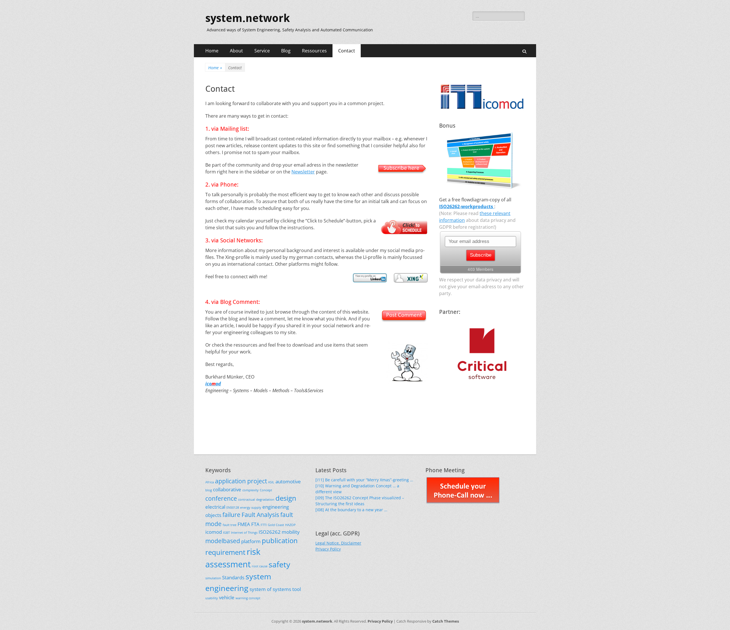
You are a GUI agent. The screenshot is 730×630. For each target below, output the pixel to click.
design (285, 498)
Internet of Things (244, 533)
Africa (209, 482)
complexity (250, 490)
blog (208, 490)
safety (279, 564)
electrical (215, 507)
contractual (246, 500)
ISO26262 (270, 532)
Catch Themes (445, 621)
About (236, 51)
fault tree (229, 525)
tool (296, 589)
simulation (213, 578)
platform (251, 541)
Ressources (314, 51)
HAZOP (290, 525)
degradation (265, 500)
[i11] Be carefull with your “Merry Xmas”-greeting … (364, 479)
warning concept (248, 598)
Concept (266, 490)
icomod (213, 532)
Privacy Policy (328, 549)
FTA (255, 524)
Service (262, 51)
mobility (291, 532)
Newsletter (303, 172)
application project (241, 481)
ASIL (271, 482)
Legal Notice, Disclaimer (338, 543)
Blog (286, 51)
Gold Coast (276, 525)
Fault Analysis (260, 515)
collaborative (227, 489)
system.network (247, 18)
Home (211, 51)
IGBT (226, 533)
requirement (225, 552)
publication (280, 540)
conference (221, 498)
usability (211, 598)
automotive (288, 481)
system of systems (270, 589)
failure (231, 515)
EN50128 (232, 508)
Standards (233, 577)
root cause (259, 566)
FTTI (264, 525)
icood (213, 384)
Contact (346, 51)
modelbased (222, 541)
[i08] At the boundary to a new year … (351, 509)
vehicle (226, 597)
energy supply (250, 508)
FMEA (244, 524)
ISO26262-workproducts (466, 206)
